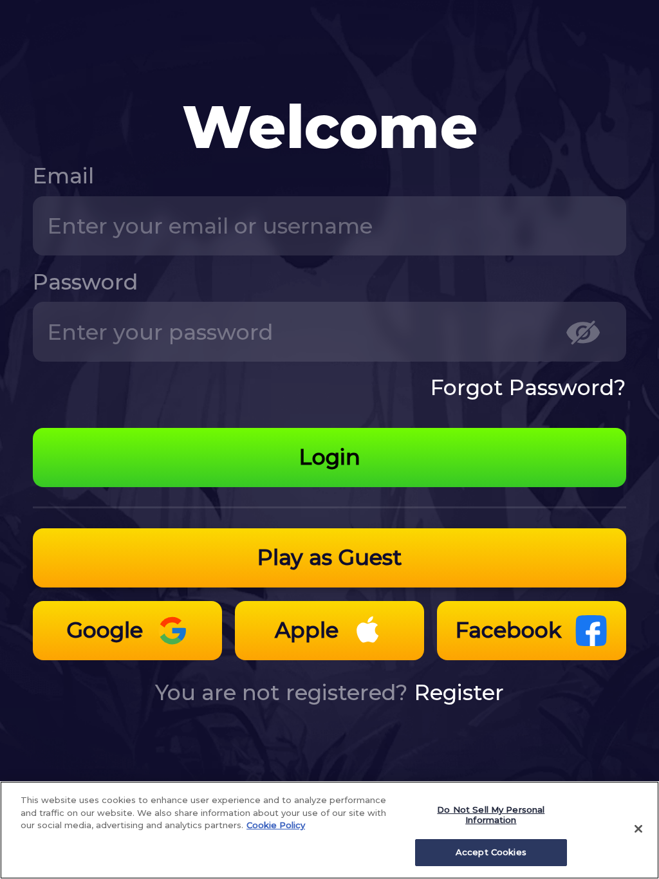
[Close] (638, 829)
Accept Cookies (491, 852)
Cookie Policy (275, 825)
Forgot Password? (528, 387)
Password (85, 282)
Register (459, 692)
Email (63, 176)
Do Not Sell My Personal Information (490, 814)
